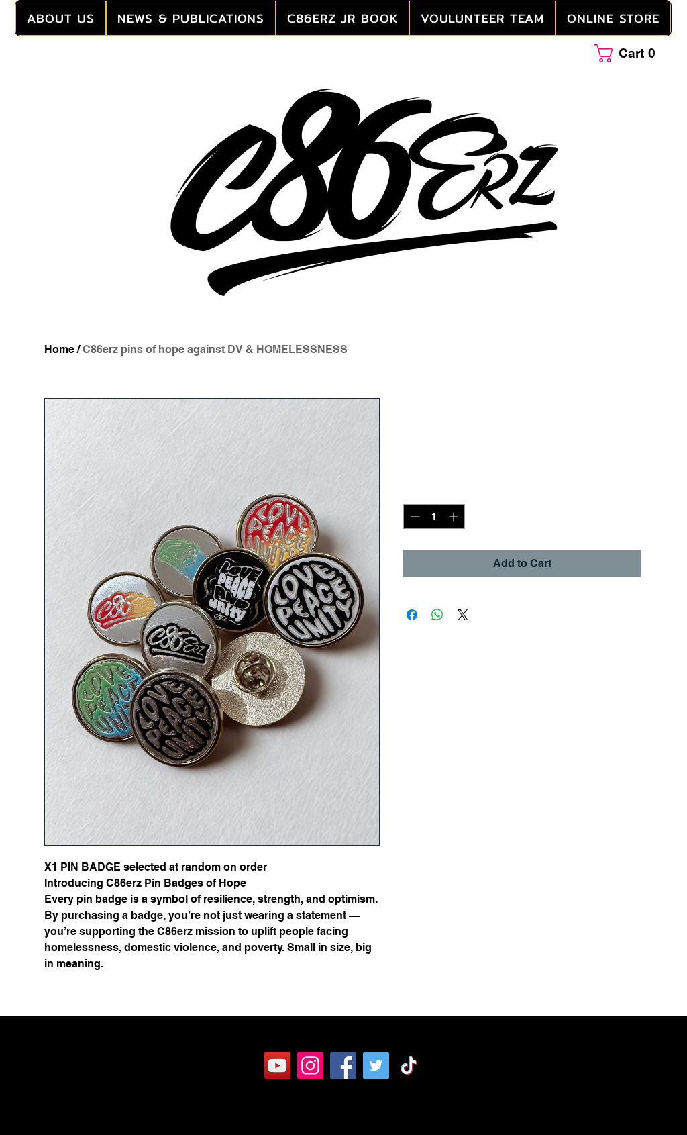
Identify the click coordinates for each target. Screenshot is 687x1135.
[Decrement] (413, 516)
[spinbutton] (434, 516)
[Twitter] (376, 1065)
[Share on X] (463, 615)
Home (59, 349)
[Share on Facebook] (412, 615)
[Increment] (454, 516)
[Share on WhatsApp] (437, 615)
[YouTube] (277, 1065)
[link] (630, 53)
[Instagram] (310, 1065)
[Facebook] (343, 1065)
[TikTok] (409, 1065)
